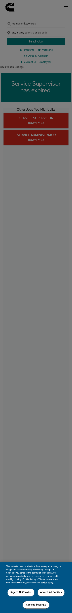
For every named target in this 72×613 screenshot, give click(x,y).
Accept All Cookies (51, 592)
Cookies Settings (36, 605)
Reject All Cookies (21, 592)
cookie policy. (47, 583)
